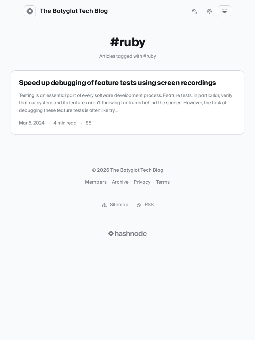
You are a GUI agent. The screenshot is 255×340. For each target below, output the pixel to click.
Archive (120, 182)
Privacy (142, 182)
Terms (163, 182)
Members (95, 182)
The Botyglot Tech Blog (74, 11)
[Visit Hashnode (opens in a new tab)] (127, 233)
